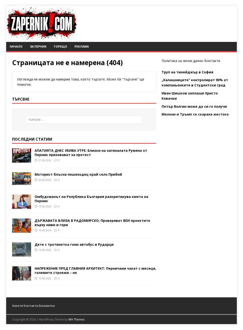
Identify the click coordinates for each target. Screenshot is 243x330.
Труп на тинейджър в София (187, 72)
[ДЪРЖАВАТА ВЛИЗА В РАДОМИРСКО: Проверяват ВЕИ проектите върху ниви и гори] (21, 230)
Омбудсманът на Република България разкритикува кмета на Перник (91, 198)
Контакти (212, 60)
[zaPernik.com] (41, 39)
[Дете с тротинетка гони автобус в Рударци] (21, 254)
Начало (16, 47)
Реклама (82, 47)
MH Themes (76, 319)
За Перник (38, 47)
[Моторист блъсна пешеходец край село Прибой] (21, 182)
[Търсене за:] (84, 120)
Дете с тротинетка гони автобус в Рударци (74, 244)
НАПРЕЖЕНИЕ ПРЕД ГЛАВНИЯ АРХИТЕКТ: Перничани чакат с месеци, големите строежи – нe (95, 270)
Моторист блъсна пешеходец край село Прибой (78, 174)
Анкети (17, 305)
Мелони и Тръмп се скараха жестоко (195, 114)
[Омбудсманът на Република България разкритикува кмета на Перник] (21, 206)
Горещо (60, 47)
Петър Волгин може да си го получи (194, 106)
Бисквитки (47, 305)
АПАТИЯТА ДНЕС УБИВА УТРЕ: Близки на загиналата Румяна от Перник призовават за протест (91, 152)
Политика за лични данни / (183, 60)
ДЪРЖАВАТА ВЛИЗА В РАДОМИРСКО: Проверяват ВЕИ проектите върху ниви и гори (92, 222)
